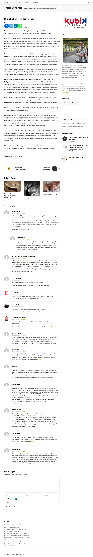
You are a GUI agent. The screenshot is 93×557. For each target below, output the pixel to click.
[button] (16, 499)
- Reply (23, 213)
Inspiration (13, 2)
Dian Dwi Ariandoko (18, 317)
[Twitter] (11, 26)
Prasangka (27, 198)
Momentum (46, 169)
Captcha (7, 499)
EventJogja (15, 292)
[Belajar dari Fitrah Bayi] (51, 186)
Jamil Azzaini (13, 8)
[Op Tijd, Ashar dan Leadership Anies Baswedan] (12, 186)
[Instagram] (77, 103)
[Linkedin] (16, 26)
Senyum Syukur (17, 278)
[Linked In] (73, 103)
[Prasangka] (32, 188)
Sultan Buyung (16, 384)
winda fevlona (16, 305)
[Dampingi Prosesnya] (9, 168)
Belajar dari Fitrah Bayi (51, 194)
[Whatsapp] (20, 26)
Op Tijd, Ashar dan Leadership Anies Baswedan (10, 195)
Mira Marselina (17, 409)
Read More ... (66, 92)
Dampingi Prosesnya (20, 169)
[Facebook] (6, 26)
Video (20, 2)
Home (6, 2)
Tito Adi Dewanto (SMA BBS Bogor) (23, 256)
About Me (27, 2)
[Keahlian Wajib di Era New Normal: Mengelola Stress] (64, 158)
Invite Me (35, 2)
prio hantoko (16, 349)
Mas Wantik (16, 211)
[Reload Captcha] (16, 499)
